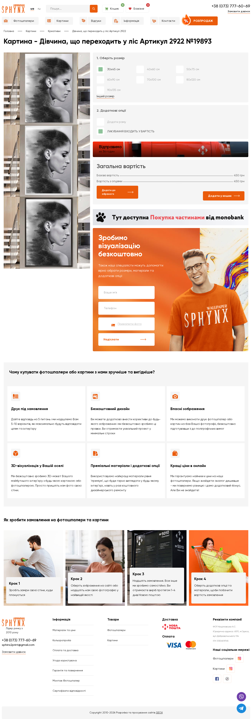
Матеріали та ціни (64, 630)
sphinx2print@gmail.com (18, 645)
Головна (9, 31)
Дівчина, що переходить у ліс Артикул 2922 (99, 31)
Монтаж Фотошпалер (66, 680)
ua (32, 8)
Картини (31, 31)
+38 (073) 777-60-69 (231, 6)
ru (39, 8)
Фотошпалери (116, 630)
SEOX (159, 712)
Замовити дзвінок (239, 11)
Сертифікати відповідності (69, 690)
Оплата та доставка (65, 650)
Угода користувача (65, 660)
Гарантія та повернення (68, 670)
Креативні (54, 31)
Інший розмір (105, 96)
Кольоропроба (62, 640)
